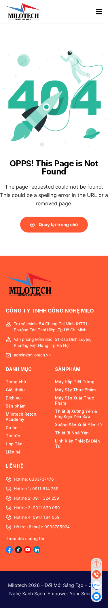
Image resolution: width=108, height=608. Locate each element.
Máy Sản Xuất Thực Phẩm (74, 400)
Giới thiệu (15, 389)
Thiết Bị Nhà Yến (72, 432)
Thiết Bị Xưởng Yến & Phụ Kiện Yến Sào (76, 414)
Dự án (12, 427)
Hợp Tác (14, 443)
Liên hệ (13, 451)
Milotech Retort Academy (21, 417)
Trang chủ (16, 381)
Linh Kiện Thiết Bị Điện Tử (77, 443)
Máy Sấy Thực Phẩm (75, 389)
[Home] (23, 11)
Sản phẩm (15, 406)
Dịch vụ (13, 397)
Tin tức (13, 435)
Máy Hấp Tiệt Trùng (74, 381)
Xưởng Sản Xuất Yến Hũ (78, 424)
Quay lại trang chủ (57, 224)
